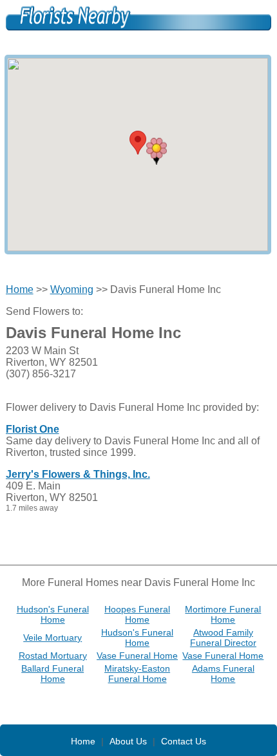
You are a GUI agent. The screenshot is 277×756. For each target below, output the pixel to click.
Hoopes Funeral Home (137, 614)
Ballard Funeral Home (52, 673)
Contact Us (183, 741)
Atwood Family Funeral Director (223, 637)
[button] (156, 151)
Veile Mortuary (52, 637)
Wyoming (71, 289)
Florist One (32, 429)
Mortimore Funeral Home (223, 614)
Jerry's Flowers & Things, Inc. (78, 474)
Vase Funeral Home (137, 655)
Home (19, 289)
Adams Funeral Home (223, 673)
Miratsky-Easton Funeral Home (137, 673)
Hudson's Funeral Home (53, 614)
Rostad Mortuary (53, 655)
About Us (128, 741)
